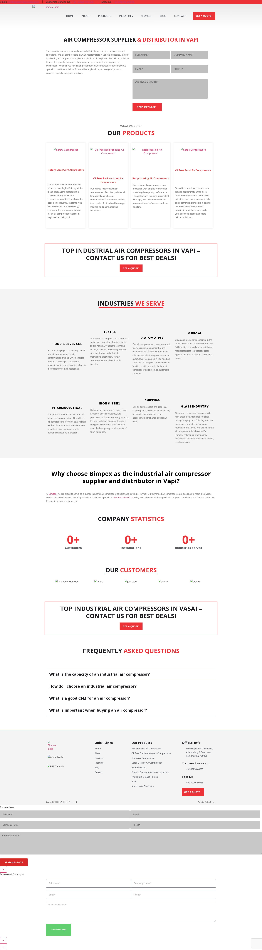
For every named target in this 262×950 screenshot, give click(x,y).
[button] (226, 16)
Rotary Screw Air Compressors (66, 170)
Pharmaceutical (67, 408)
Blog (163, 16)
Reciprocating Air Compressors (151, 178)
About (86, 16)
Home (69, 16)
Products (104, 16)
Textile (110, 332)
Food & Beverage (67, 344)
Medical (195, 333)
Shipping (152, 400)
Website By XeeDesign (207, 802)
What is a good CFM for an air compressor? (89, 698)
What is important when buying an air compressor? (98, 710)
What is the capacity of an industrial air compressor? (99, 674)
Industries (126, 16)
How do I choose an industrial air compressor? (92, 686)
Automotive (152, 338)
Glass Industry (195, 406)
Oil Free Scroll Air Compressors (193, 170)
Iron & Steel (109, 403)
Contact (180, 16)
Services (146, 16)
